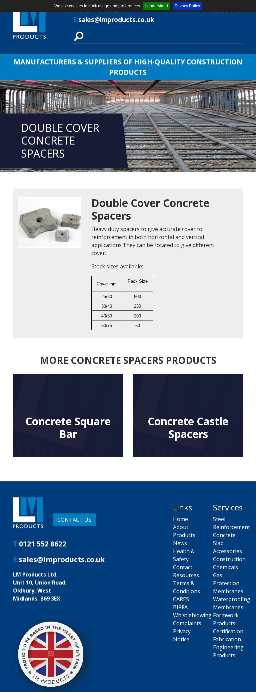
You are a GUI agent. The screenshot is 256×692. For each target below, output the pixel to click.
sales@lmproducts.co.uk (116, 19)
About (180, 527)
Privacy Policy (187, 6)
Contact (182, 567)
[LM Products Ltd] (38, 22)
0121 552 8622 (42, 543)
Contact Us (74, 519)
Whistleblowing (192, 615)
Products (184, 535)
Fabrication (227, 639)
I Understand (156, 6)
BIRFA (180, 607)
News (180, 543)
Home (180, 519)
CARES (181, 599)
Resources (186, 575)
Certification (228, 631)
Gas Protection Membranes (228, 583)
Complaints (187, 623)
